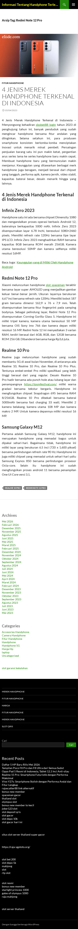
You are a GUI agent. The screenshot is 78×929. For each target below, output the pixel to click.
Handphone (9, 642)
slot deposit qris (11, 812)
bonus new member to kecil (18, 805)
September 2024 (11, 562)
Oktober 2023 (10, 595)
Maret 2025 (9, 545)
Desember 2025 (11, 528)
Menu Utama (73, 4)
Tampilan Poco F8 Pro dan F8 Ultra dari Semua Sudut (33, 768)
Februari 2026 (10, 524)
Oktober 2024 (10, 558)
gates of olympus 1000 (15, 893)
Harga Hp (7, 648)
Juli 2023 (7, 606)
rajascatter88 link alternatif (18, 788)
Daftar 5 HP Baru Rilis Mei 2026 (21, 764)
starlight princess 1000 (15, 889)
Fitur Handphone (13, 83)
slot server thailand (13, 909)
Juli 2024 (7, 568)
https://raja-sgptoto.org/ (16, 847)
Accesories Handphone (15, 632)
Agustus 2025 (10, 535)
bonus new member (13, 791)
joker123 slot (9, 808)
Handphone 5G (11, 645)
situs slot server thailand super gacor (23, 834)
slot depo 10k (10, 818)
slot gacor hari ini (12, 822)
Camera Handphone (14, 635)
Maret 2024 (9, 582)
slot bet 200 (9, 859)
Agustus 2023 (10, 602)
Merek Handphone (13, 691)
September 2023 (11, 599)
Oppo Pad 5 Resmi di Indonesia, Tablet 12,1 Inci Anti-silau (35, 771)
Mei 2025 (7, 541)
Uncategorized (10, 655)
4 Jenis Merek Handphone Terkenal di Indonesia (38, 96)
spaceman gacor (11, 795)
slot (4, 869)
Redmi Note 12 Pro (36, 488)
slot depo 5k (9, 862)
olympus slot (9, 801)
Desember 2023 (11, 589)
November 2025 (11, 531)
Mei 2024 (7, 575)
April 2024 (8, 579)
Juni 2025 (7, 538)
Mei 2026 (7, 521)
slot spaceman (55, 285)
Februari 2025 (10, 548)
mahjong (7, 866)
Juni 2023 (7, 609)
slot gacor (7, 815)
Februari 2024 (10, 585)
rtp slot (6, 872)
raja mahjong (9, 896)
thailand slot (9, 798)
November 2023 (11, 592)
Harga (6, 705)
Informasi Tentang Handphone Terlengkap (31, 4)
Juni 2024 (7, 572)
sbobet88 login (46, 124)
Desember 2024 (11, 551)
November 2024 (11, 555)
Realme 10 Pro (13, 488)
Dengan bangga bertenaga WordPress (20, 924)
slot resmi (7, 883)
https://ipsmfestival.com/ (40, 384)
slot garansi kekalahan (15, 668)
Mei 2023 (7, 612)
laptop (5, 652)
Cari (4, 740)
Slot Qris (7, 726)
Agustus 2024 (10, 565)
